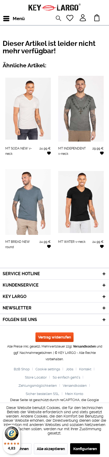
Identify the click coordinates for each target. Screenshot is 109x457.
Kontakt (85, 369)
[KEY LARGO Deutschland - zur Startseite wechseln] (54, 7)
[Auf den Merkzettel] (49, 153)
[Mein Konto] (83, 19)
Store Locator (36, 377)
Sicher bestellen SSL (42, 394)
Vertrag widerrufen (54, 337)
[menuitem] (7, 19)
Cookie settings (47, 369)
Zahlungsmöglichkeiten (38, 386)
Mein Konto (74, 394)
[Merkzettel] (70, 19)
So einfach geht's (66, 377)
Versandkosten (84, 346)
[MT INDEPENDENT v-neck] (81, 108)
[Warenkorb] (98, 19)
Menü (14, 18)
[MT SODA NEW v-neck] (28, 108)
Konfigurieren (85, 449)
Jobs (69, 369)
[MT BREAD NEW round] (28, 202)
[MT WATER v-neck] (81, 202)
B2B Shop (22, 369)
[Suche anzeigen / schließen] (60, 19)
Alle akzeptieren (51, 449)
